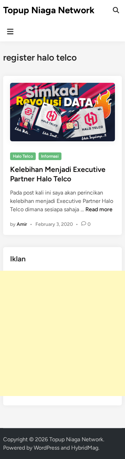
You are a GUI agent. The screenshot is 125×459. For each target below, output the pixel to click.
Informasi (50, 156)
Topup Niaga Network (48, 10)
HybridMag (84, 447)
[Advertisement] (62, 333)
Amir (22, 224)
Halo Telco (23, 156)
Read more (98, 209)
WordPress (46, 447)
